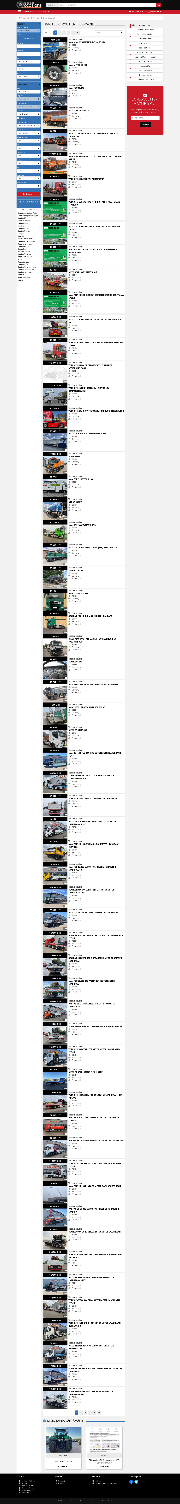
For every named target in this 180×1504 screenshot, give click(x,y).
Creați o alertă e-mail (30, 202)
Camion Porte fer (24, 254)
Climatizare (21, 152)
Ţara (18, 88)
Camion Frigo (23, 223)
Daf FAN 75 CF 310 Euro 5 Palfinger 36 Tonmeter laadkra (64, 1205)
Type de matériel (22, 27)
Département (21, 103)
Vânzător (20, 111)
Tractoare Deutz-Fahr (145, 52)
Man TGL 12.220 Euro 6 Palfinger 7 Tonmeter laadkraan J (65, 863)
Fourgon (21, 234)
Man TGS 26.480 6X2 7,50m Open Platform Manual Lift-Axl (65, 223)
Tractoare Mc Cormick (145, 80)
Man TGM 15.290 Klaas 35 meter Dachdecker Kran (62, 1183)
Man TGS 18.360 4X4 (51, 590)
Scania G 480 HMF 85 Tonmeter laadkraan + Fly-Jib (62, 1023)
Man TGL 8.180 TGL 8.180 (53, 476)
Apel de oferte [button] (44, 12)
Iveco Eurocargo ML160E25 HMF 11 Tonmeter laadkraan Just (66, 818)
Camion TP (22, 218)
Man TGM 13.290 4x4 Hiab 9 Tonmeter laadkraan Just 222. (65, 841)
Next (119, 1448)
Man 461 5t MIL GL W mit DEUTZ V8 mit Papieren (61, 681)
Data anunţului (22, 122)
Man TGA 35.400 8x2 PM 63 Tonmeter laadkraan (61, 909)
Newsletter (61, 1483)
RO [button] (162, 1)
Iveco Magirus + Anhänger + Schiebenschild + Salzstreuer (65, 635)
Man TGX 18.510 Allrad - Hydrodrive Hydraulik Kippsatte (64, 130)
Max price (20, 51)
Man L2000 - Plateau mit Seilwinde (56, 704)
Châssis (21, 236)
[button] (19, 12)
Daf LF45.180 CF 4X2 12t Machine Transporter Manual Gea (65, 246)
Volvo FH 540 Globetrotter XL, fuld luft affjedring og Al (63, 362)
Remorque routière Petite (27, 213)
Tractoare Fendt (145, 39)
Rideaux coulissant (25, 257)
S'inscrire (145, 124)
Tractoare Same (145, 75)
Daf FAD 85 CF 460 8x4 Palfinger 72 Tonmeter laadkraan (64, 1000)
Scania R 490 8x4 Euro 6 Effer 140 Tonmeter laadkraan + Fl (65, 886)
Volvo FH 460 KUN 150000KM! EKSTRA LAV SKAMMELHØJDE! (66, 384)
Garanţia (22, 118)
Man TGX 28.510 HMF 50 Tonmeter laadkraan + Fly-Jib (64, 316)
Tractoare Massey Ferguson (145, 57)
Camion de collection (26, 239)
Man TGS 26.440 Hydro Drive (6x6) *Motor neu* (61, 544)
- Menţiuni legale (84, 1501)
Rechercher (30, 194)
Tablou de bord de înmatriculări (106, 1483)
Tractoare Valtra (145, 61)
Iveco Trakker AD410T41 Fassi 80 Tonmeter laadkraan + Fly (66, 1274)
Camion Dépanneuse (26, 270)
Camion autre (23, 264)
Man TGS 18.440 (49, 84)
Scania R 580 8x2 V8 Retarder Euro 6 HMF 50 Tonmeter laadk (66, 772)
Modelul (19, 66)
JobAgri (98, 1481)
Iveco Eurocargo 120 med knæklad (56, 430)
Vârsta (19, 73)
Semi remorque (24, 277)
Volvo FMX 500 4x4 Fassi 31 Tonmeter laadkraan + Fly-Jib (65, 1297)
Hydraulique (21, 160)
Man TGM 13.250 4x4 (51, 107)
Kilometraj (20, 145)
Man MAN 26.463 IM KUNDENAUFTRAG (58, 39)
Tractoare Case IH (145, 48)
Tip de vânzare (22, 137)
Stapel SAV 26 (48, 567)
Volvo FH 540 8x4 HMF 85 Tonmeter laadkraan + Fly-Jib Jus (65, 1091)
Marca (19, 58)
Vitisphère (25, 1493)
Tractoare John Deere (145, 30)
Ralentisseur (21, 182)
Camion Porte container (27, 267)
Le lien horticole (27, 1490)
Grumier (21, 275)
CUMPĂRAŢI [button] (28, 12)
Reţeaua (20, 130)
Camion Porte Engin (25, 244)
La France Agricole (28, 1481)
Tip (18, 167)
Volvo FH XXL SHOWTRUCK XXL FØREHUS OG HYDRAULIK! (65, 407)
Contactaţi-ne (62, 1481)
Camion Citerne (24, 231)
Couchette (20, 175)
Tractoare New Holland (145, 34)
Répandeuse (22, 249)
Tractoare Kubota (145, 70)
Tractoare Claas (145, 43)
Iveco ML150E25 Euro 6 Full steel (55, 1069)
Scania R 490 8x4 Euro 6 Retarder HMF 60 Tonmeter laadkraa (66, 1365)
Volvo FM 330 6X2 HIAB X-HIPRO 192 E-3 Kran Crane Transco (66, 198)
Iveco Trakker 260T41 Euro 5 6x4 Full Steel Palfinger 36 (64, 1342)
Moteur (20, 280)
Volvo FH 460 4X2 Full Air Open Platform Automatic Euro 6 (65, 339)
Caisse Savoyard (24, 262)
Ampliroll (21, 226)
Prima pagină (25, 18)
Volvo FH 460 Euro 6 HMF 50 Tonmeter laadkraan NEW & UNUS (67, 1319)
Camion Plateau (24, 229)
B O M (20, 259)
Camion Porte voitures (26, 241)
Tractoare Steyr (145, 66)
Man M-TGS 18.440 (50, 61)
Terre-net (25, 1483)
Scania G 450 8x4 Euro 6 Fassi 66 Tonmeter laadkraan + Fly (65, 1388)
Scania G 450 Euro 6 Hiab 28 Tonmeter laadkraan (62, 1228)
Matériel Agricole (28, 1485)
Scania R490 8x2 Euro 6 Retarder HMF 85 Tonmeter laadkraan (67, 954)
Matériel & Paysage (28, 1488)
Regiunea (20, 96)
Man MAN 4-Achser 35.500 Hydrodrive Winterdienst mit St (65, 153)
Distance (20, 35)
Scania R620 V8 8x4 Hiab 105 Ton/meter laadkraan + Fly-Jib (66, 932)
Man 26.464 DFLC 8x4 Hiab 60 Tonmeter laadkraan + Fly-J (65, 749)
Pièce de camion (24, 252)
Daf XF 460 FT (48, 499)
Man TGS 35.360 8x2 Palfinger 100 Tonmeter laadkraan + (65, 977)
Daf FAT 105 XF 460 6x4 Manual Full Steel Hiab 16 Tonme (65, 1114)
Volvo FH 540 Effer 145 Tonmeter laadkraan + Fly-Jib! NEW (65, 1251)
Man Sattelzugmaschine (52, 521)
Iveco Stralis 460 (49, 727)
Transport (36, 18)
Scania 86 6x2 (48, 658)
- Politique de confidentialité (100, 1501)
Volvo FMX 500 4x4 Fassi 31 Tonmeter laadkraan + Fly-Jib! (65, 1160)
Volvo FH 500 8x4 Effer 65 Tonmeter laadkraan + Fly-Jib (64, 1046)
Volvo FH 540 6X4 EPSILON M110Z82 (57, 176)
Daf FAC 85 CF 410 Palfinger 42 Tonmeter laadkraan (63, 1137)
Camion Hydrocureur (26, 272)
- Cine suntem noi (116, 1501)
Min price (20, 43)
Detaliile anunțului (65, 1451)
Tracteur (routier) (49, 18)
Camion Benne (23, 247)
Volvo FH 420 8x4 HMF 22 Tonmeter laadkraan (60, 795)
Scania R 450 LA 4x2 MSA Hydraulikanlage (59, 612)
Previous (48, 1448)
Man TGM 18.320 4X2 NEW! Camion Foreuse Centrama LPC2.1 (67, 291)
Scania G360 (48, 453)
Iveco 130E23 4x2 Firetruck (53, 269)
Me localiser (29, 38)
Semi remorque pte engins (28, 216)
